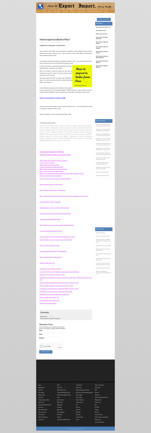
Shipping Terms (98, 400)
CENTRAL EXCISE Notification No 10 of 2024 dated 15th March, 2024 (103, 153)
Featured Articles (100, 229)
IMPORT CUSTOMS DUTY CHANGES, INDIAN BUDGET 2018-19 (103, 273)
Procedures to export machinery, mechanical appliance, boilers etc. (103, 264)
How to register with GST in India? (103, 268)
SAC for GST (60, 409)
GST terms (78, 414)
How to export (79, 397)
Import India (58, 42)
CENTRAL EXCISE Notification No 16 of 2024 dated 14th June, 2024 (103, 125)
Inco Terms (59, 387)
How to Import (79, 395)
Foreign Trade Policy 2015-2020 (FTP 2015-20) (103, 249)
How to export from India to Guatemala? (102, 38)
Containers (97, 395)
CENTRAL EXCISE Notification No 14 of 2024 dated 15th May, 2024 (103, 134)
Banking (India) (41, 395)
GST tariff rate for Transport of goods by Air (103, 254)
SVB (96, 404)
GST (77, 404)
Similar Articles (99, 23)
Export (50, 11)
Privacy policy (98, 419)
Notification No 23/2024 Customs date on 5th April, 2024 (103, 168)
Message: (41, 338)
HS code (97, 392)
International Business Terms (44, 404)
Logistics (97, 409)
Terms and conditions (99, 422)
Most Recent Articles (100, 120)
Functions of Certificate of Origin (103, 236)
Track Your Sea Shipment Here (102, 175)
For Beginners (79, 385)
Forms (58, 397)
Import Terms (41, 402)
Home (38, 11)
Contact (106, 11)
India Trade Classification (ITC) (64, 395)
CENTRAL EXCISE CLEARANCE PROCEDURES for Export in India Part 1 (103, 241)
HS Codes (59, 407)
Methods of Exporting (100, 232)
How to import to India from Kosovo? (102, 52)
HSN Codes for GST (42, 409)
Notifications (59, 404)
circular (77, 419)
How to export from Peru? (101, 34)
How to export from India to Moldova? (102, 61)
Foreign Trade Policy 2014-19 (101, 397)
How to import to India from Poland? (102, 42)
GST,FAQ (97, 407)
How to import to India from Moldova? (102, 66)
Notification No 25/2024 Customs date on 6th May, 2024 (103, 158)
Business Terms (60, 400)
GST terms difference (43, 417)
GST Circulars (41, 414)
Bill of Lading (57, 11)
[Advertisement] (66, 26)
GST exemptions (60, 412)
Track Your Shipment (99, 385)
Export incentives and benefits (82, 390)
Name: (41, 330)
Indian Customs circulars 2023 (101, 417)
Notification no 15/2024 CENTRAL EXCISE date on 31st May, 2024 (103, 130)
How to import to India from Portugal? (102, 47)
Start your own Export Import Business (84, 392)
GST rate (97, 412)
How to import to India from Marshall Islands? (102, 57)
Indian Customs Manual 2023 (94, 11)
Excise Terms (98, 402)
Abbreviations (41, 387)
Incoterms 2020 (81, 11)
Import (44, 11)
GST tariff (78, 412)
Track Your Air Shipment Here (102, 172)
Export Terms (60, 402)
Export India (78, 387)
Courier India (41, 419)
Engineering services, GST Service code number (103, 259)
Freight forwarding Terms (43, 400)
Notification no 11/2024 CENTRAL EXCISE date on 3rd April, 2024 (103, 149)
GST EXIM (59, 414)
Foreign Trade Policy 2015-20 (63, 392)
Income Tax (40, 397)
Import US (40, 390)
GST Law (78, 407)
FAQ (96, 390)
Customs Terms (79, 402)
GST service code (42, 412)
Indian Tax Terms (98, 414)
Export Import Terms (61, 390)
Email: (41, 334)
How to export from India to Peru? (103, 27)
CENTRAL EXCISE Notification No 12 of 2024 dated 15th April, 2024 (103, 144)
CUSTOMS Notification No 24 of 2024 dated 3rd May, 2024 (103, 163)
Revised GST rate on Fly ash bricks (103, 245)
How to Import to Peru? (101, 30)
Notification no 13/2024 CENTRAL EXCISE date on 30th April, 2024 (103, 139)
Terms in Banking (80, 400)
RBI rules (72, 11)
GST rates (65, 11)
